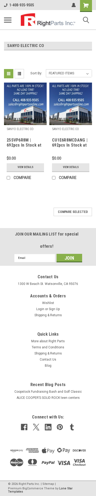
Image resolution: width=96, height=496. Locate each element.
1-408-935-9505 (21, 5)
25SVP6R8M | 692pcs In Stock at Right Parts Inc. (24, 143)
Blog (48, 365)
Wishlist (48, 303)
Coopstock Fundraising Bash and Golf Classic (48, 392)
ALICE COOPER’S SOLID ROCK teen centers (48, 398)
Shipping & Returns (48, 315)
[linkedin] (48, 427)
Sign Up (54, 309)
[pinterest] (60, 427)
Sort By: (36, 73)
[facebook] (24, 427)
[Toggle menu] (7, 20)
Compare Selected (73, 212)
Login (40, 309)
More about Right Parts (48, 341)
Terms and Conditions (48, 347)
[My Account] (73, 5)
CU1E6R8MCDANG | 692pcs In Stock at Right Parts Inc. (69, 143)
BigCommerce (32, 488)
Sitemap (48, 484)
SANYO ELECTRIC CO (20, 129)
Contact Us (48, 359)
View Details (25, 167)
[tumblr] (72, 427)
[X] (36, 427)
